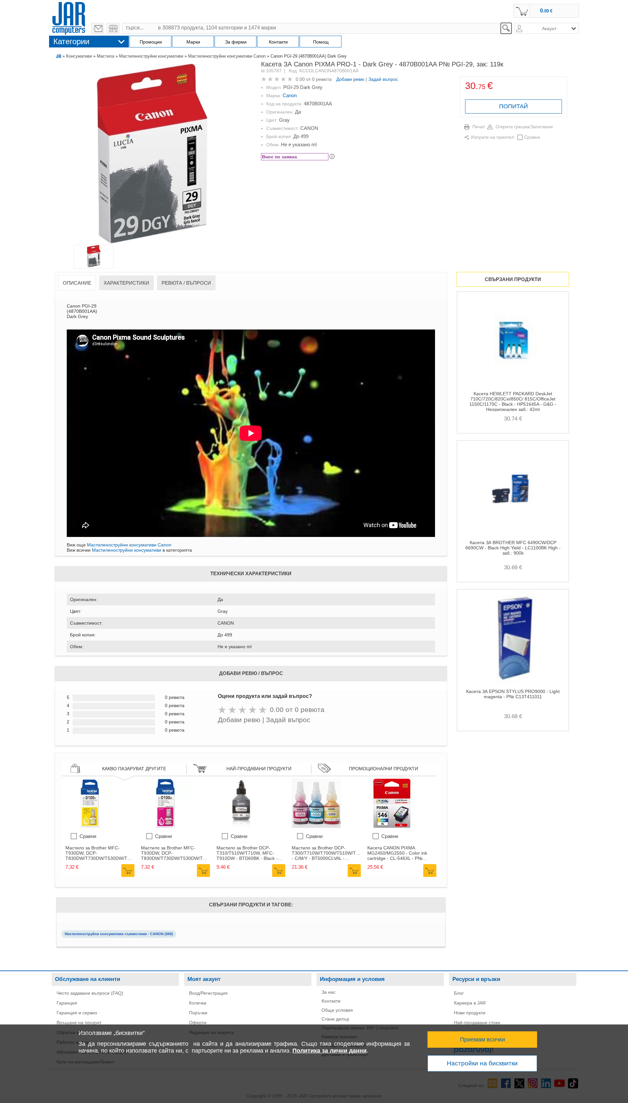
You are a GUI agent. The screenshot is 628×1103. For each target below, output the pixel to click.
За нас (329, 992)
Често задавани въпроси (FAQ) (90, 993)
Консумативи (79, 56)
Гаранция (67, 1002)
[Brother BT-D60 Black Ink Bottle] (241, 826)
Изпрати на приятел (492, 137)
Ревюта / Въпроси (186, 283)
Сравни (532, 137)
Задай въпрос (383, 79)
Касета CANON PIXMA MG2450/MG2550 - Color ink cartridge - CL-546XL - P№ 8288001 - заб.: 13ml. (397, 853)
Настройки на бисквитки (482, 1063)
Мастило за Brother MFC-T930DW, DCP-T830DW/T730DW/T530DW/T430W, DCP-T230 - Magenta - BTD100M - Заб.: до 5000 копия (175, 853)
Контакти (331, 1001)
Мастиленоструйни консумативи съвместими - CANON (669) (119, 934)
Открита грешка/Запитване (524, 126)
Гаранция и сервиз (77, 1012)
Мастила (105, 56)
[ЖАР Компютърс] (68, 17)
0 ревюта (322, 79)
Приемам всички (482, 1039)
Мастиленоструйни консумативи (151, 56)
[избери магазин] (113, 28)
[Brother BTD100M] (165, 826)
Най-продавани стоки (477, 1022)
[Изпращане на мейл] (97, 28)
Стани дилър (335, 1019)
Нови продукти (469, 1012)
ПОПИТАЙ (513, 106)
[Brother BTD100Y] (89, 826)
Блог (459, 993)
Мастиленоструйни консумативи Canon (227, 56)
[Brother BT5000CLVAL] (316, 826)
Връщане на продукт (79, 1022)
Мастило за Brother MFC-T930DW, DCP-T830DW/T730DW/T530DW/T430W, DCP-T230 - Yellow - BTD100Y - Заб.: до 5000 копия (99, 853)
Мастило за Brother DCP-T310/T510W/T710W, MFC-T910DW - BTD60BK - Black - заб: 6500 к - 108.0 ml (247, 853)
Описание (77, 283)
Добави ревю (350, 79)
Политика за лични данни (329, 1050)
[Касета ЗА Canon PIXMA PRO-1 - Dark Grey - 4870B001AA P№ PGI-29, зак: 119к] (152, 154)
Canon (290, 95)
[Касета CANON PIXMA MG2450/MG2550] (391, 826)
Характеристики (126, 283)
